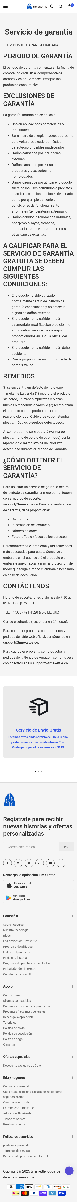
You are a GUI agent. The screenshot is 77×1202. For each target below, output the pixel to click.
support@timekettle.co (20, 642)
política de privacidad (17, 1145)
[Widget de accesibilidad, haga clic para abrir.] (69, 1170)
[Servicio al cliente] (52, 6)
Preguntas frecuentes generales (24, 1011)
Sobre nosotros (13, 924)
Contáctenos (11, 995)
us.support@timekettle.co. (48, 663)
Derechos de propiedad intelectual (25, 1156)
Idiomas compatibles (17, 1000)
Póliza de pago (13, 1039)
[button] (41, 771)
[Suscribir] (66, 847)
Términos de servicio (16, 1150)
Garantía (9, 1044)
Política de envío (14, 1028)
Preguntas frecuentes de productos (26, 1006)
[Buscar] (60, 6)
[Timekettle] (37, 6)
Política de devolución (17, 1033)
